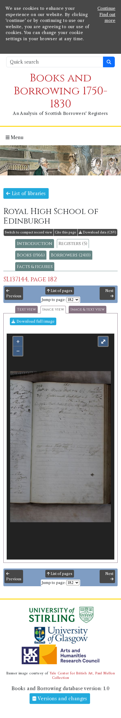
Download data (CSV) (99, 232)
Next (109, 291)
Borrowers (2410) (71, 255)
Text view (26, 309)
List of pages (61, 291)
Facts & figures (35, 267)
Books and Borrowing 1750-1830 (60, 91)
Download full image (35, 321)
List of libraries (28, 193)
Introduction (34, 243)
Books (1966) (31, 255)
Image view (53, 309)
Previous (13, 296)
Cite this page (65, 232)
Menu (16, 137)
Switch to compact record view (28, 232)
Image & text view (87, 309)
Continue (106, 8)
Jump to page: (54, 300)
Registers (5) (73, 243)
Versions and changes (62, 698)
